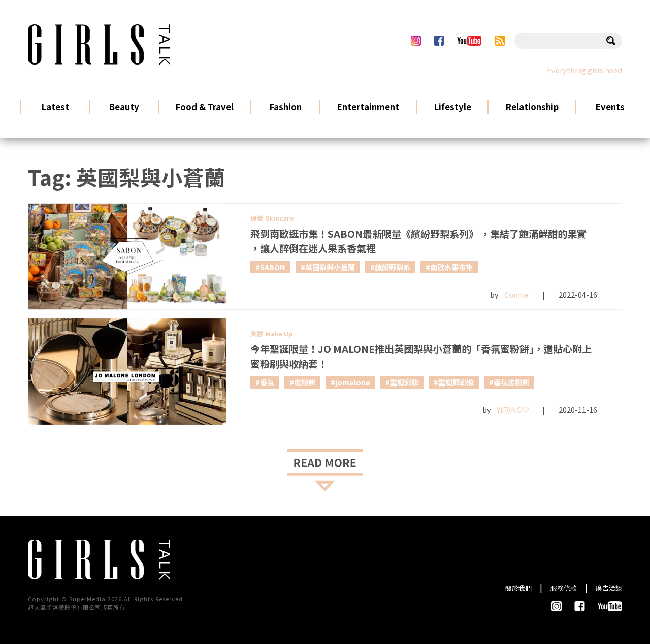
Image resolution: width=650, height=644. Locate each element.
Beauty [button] (124, 106)
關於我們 (518, 588)
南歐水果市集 (451, 267)
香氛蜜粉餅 (511, 382)
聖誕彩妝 (404, 382)
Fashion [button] (285, 106)
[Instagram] (416, 41)
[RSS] (500, 41)
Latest (55, 106)
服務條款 (563, 588)
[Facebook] (438, 41)
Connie (516, 294)
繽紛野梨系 (392, 267)
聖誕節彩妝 (456, 382)
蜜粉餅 (304, 382)
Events (610, 106)
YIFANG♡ (513, 409)
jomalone (352, 382)
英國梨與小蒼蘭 (330, 267)
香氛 (267, 382)
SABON (272, 267)
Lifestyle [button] (452, 106)
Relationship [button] (532, 106)
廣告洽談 (609, 588)
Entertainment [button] (368, 106)
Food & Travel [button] (204, 106)
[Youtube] (469, 41)
